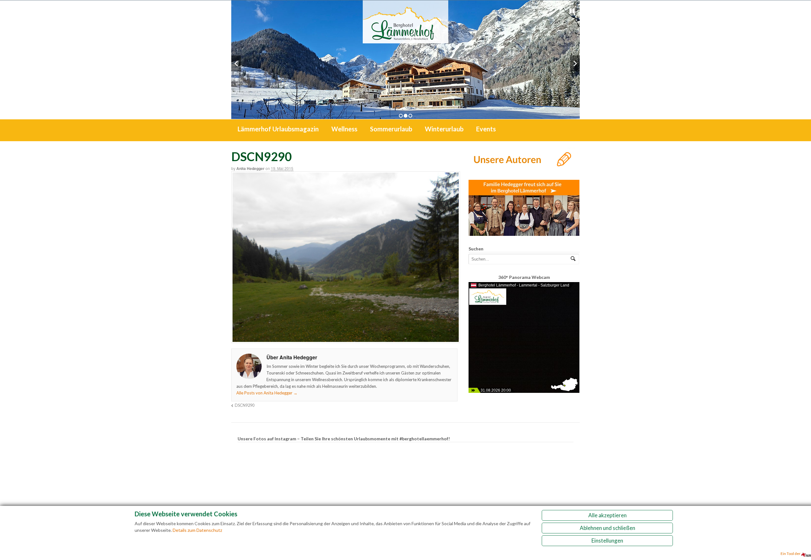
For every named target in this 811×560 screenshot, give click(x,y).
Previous (236, 63)
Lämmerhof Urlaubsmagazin (278, 129)
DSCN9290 (244, 405)
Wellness (344, 129)
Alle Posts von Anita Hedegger (266, 392)
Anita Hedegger (250, 168)
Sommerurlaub (391, 129)
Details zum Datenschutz (197, 530)
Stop (572, 11)
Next (575, 63)
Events (486, 129)
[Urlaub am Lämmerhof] (405, 40)
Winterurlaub (444, 129)
